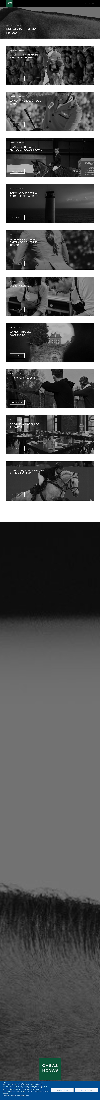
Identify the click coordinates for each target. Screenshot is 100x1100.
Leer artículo (17, 78)
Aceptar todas (86, 1090)
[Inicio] (9, 3)
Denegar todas (62, 1090)
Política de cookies (8, 1095)
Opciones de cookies (22, 1095)
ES (89, 3)
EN (86, 3)
